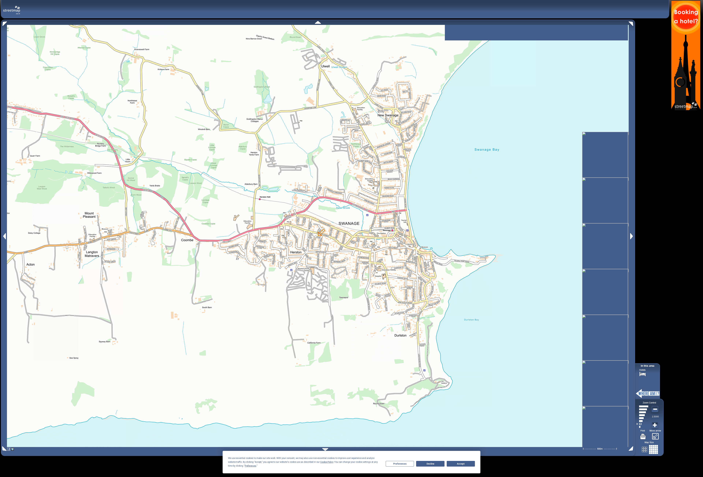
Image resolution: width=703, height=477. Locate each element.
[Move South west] (4, 448)
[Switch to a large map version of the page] (650, 449)
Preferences (400, 464)
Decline (430, 464)
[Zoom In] (655, 425)
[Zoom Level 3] (642, 421)
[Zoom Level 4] (642, 418)
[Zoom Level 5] (642, 415)
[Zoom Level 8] (642, 406)
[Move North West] (4, 23)
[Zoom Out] (655, 409)
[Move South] (325, 449)
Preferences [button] (250, 466)
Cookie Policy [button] (326, 462)
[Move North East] (632, 23)
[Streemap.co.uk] (12, 7)
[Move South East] (632, 448)
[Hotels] (642, 373)
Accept (461, 464)
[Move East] (632, 236)
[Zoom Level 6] (642, 412)
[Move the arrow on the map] (655, 435)
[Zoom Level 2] (642, 424)
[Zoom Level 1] (642, 427)
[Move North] (318, 22)
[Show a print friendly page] (643, 435)
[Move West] (4, 236)
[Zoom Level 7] (642, 409)
